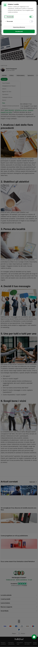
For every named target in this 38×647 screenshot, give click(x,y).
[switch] (31, 17)
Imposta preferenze (19, 27)
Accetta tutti (19, 31)
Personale (10, 21)
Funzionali (10, 16)
